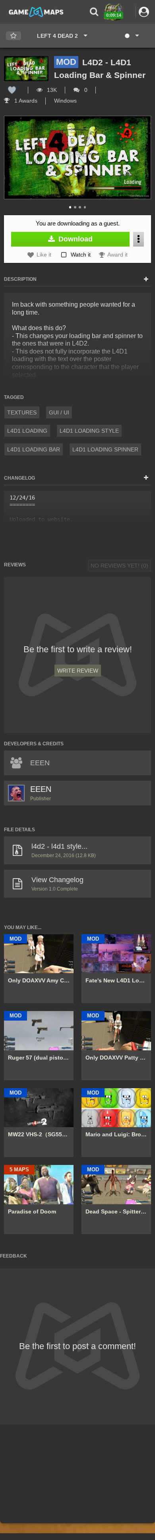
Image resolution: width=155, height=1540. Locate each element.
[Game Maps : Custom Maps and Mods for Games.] (36, 11)
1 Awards (25, 100)
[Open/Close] (146, 279)
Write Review (77, 670)
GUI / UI (59, 412)
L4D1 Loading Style (89, 431)
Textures (22, 412)
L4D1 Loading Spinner (105, 449)
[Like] (12, 90)
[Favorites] (13, 36)
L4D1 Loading (27, 431)
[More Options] (138, 239)
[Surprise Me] (131, 36)
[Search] (94, 12)
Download (74, 239)
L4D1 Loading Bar (33, 449)
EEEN (40, 789)
